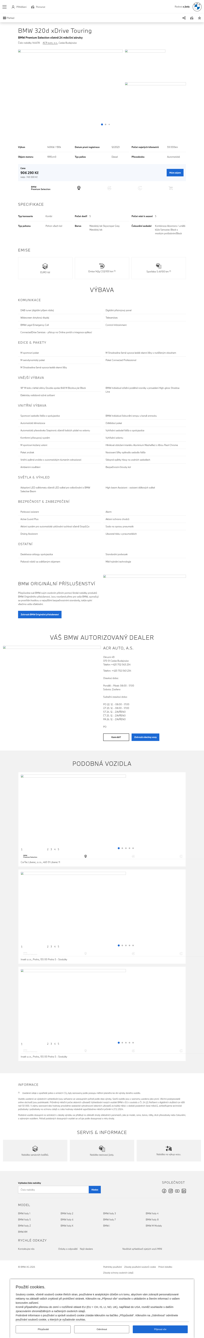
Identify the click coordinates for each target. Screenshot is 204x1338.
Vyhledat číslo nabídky (29, 1183)
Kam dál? (116, 737)
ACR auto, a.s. (50, 42)
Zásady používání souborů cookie (140, 1266)
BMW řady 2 (67, 1213)
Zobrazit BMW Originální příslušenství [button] (40, 614)
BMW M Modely (154, 1225)
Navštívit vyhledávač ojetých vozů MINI (142, 1248)
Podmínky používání (112, 1266)
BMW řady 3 (109, 1213)
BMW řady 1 (24, 1213)
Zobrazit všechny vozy (145, 737)
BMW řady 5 (24, 1219)
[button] (4, 7)
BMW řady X (67, 1225)
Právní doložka (165, 1266)
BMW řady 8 (152, 1219)
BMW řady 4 (152, 1213)
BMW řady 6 (67, 1219)
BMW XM (22, 1231)
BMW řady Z (24, 1225)
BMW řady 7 (109, 1219)
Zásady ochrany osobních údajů (118, 1272)
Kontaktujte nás (26, 1248)
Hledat (94, 1189)
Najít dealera (86, 1248)
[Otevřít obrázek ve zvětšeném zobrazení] (70, 89)
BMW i (106, 1225)
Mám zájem (175, 172)
